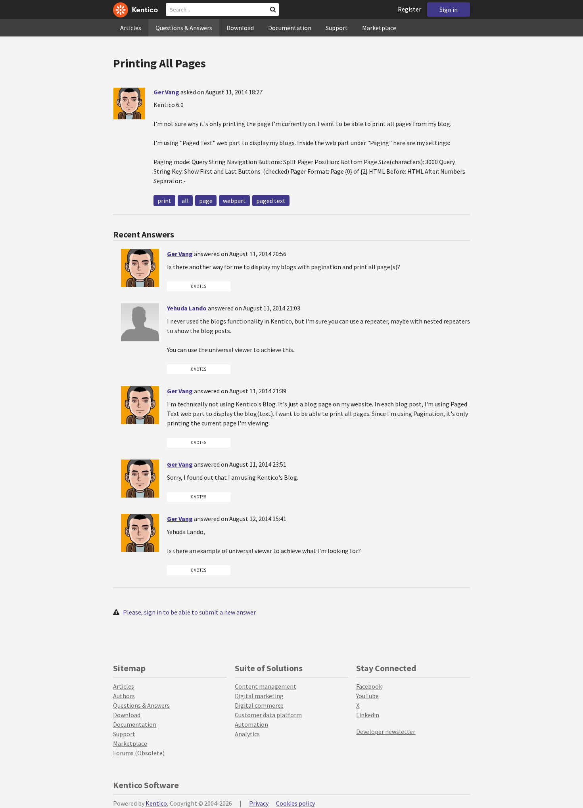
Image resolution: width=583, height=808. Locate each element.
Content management (265, 686)
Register (409, 9)
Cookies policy (295, 803)
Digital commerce (259, 705)
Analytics (247, 734)
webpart (234, 201)
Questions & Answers (183, 28)
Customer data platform (268, 715)
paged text (271, 201)
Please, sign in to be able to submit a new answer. (190, 612)
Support (337, 28)
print (164, 201)
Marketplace (379, 28)
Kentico (156, 803)
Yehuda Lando (187, 308)
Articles (130, 28)
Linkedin (367, 715)
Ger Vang (166, 92)
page (206, 201)
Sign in (448, 9)
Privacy (258, 803)
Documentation (289, 28)
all (185, 201)
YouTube (367, 696)
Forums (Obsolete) (139, 753)
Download (240, 28)
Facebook (369, 686)
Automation (251, 724)
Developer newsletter (385, 731)
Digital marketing (259, 696)
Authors (124, 696)
